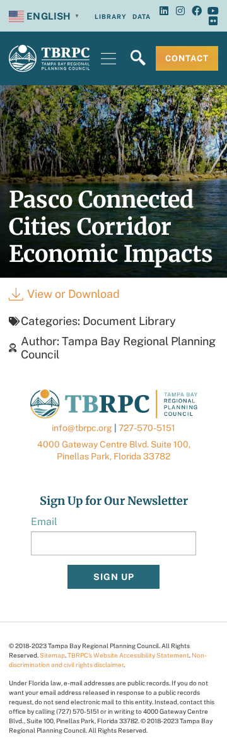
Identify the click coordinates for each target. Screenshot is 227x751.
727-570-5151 (147, 428)
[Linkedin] (164, 11)
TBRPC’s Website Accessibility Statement (128, 655)
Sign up (113, 577)
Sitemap (52, 655)
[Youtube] (213, 11)
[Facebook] (197, 11)
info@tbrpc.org (82, 428)
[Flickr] (213, 21)
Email (44, 522)
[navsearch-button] (138, 58)
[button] (108, 58)
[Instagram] (180, 11)
